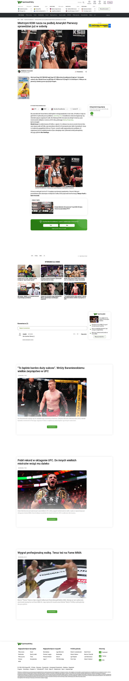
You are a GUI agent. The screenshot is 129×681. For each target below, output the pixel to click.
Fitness (20, 659)
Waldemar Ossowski (27, 71)
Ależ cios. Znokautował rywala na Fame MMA (100, 333)
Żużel (46, 15)
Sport (63, 669)
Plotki (46, 669)
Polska (36, 255)
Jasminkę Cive (57, 116)
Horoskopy (26, 669)
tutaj (47, 677)
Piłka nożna (29, 15)
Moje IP (51, 669)
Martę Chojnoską (68, 120)
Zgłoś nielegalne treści (28, 339)
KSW (19, 661)
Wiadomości (57, 669)
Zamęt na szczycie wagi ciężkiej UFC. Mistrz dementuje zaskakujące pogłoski (51, 298)
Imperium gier (69, 669)
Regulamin (71, 667)
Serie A (58, 656)
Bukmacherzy (53, 15)
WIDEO (69, 15)
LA (94, 15)
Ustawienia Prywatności (56, 667)
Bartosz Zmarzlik (88, 654)
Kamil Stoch (87, 652)
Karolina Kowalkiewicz (29, 19)
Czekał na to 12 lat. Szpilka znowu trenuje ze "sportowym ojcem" (27, 279)
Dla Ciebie (21, 15)
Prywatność (45, 667)
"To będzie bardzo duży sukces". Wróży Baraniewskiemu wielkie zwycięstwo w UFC (75, 298)
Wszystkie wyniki (104, 9)
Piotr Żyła (73, 659)
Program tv (33, 669)
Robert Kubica (74, 654)
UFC (32, 255)
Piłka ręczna (76, 15)
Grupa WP (27, 667)
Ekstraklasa (46, 652)
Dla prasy (38, 667)
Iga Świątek (74, 656)
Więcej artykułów (99, 336)
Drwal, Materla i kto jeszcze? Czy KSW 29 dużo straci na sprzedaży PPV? (68, 208)
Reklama (65, 667)
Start (19, 19)
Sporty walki (62, 15)
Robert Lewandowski (76, 652)
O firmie (33, 667)
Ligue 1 (45, 659)
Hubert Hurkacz (88, 659)
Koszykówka (84, 15)
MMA (22, 19)
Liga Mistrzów (60, 652)
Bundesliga (59, 654)
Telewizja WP (40, 669)
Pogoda (20, 669)
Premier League (47, 654)
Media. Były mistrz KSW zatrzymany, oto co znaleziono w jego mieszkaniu (74, 279)
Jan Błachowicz (88, 656)
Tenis (35, 15)
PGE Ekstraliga (60, 659)
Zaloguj (110, 2)
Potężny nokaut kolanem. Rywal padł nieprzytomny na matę (51, 279)
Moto (90, 15)
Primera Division (47, 656)
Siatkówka (41, 15)
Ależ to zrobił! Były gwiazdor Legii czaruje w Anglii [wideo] (99, 329)
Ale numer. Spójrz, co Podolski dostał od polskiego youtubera (28, 297)
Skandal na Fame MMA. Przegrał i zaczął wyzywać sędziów (100, 325)
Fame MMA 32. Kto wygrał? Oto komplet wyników (104, 319)
